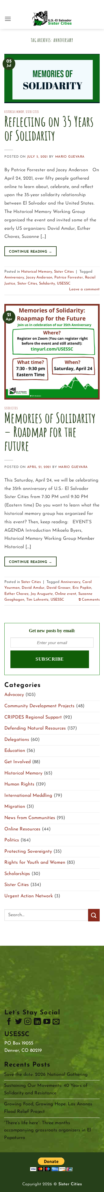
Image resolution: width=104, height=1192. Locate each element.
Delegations (16, 739)
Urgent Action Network (28, 896)
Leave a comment (84, 289)
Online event (65, 594)
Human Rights (19, 784)
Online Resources (22, 829)
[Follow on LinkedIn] (37, 1022)
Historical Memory (14, 112)
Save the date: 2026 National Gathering (46, 1074)
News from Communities (29, 818)
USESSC (63, 283)
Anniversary (14, 277)
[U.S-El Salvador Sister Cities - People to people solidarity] (52, 19)
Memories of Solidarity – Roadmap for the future (50, 431)
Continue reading (30, 252)
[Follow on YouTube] (46, 1022)
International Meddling (28, 795)
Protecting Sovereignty (28, 851)
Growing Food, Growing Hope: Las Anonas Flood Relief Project (48, 1108)
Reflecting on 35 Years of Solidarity (49, 128)
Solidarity (47, 283)
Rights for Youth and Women (34, 862)
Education (14, 750)
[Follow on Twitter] (18, 1022)
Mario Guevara (70, 156)
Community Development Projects (39, 706)
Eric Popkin (82, 588)
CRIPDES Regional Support (33, 717)
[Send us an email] (56, 1022)
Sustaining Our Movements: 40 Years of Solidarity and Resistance (46, 1089)
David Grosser (58, 588)
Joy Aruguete (42, 594)
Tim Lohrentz (37, 600)
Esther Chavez (16, 594)
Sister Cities (32, 112)
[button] (7, 19)
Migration (14, 806)
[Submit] (94, 915)
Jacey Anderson (39, 277)
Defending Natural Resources (35, 728)
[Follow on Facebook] (8, 1022)
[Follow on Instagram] (27, 1022)
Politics (11, 840)
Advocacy (14, 694)
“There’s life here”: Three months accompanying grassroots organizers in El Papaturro (47, 1130)
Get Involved (17, 762)
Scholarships (17, 874)
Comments (89, 600)
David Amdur (33, 588)
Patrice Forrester (68, 277)
